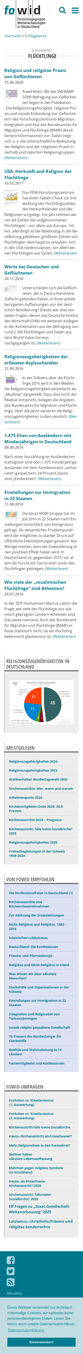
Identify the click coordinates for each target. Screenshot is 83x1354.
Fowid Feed (41, 1283)
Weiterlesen (16, 157)
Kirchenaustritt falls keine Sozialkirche (39, 1127)
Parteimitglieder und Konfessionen (36, 1063)
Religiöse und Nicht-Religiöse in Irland (39, 965)
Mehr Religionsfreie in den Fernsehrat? (39, 1145)
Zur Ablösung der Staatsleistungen (36, 915)
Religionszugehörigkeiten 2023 (33, 770)
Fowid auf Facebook (41, 1261)
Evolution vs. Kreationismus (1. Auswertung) (31, 1102)
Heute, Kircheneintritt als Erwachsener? (40, 1136)
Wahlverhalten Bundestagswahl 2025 (38, 779)
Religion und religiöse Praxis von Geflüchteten (35, 73)
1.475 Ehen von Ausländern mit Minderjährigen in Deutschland (37, 438)
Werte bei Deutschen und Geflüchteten (31, 269)
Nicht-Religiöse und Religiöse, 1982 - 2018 (37, 926)
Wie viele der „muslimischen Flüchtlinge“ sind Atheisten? (35, 585)
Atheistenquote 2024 (25, 797)
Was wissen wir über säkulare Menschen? (32, 976)
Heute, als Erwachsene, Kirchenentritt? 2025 (27, 1183)
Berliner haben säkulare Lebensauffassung (30, 1156)
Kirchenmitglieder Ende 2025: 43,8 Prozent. (36, 808)
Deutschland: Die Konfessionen (33, 947)
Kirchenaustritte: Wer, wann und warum (41, 788)
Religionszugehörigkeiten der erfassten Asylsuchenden (36, 359)
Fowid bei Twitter (41, 1272)
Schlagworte (35, 35)
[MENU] (75, 11)
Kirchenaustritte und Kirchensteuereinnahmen (29, 904)
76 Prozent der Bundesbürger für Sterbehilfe (35, 1038)
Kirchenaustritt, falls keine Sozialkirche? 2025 (41, 831)
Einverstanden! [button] (41, 1342)
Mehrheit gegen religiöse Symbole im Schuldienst (36, 1170)
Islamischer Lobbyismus (28, 938)
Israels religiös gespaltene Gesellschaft (39, 1027)
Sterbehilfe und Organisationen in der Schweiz (39, 989)
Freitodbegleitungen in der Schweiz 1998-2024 (37, 853)
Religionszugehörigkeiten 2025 (33, 842)
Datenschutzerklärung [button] (26, 1330)
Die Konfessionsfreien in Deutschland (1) (41, 893)
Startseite (12, 35)
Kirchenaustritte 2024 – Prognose (35, 820)
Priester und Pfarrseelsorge (30, 955)
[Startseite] (43, 14)
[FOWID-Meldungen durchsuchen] (62, 11)
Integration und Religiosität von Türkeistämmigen (34, 1016)
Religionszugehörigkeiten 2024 (33, 761)
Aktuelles (14, 1293)
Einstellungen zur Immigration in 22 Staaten (37, 1002)
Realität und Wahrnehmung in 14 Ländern (35, 1052)
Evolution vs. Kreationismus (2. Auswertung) (31, 1115)
